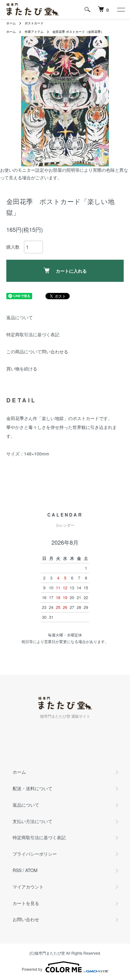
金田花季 (58, 31)
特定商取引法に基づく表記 (32, 334)
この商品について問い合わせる (37, 351)
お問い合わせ (26, 919)
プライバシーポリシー (35, 854)
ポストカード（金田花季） (85, 31)
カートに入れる (71, 271)
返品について (19, 317)
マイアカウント (28, 886)
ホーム (11, 23)
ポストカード (34, 23)
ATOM (31, 870)
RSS (17, 870)
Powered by (32, 969)
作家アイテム (34, 31)
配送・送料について (32, 788)
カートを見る (26, 903)
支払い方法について (32, 821)
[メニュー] (120, 9)
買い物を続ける (21, 368)
